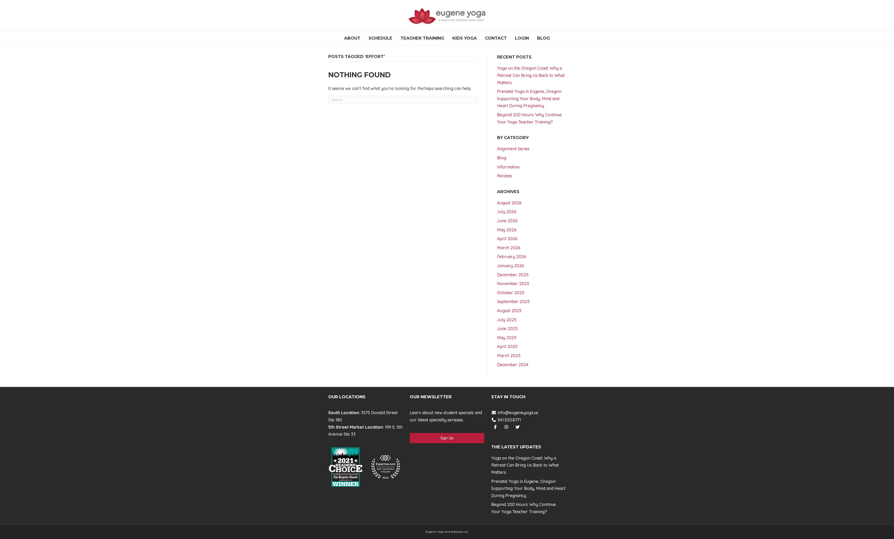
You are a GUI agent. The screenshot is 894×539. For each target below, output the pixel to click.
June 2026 (507, 220)
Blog (543, 38)
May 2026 (506, 229)
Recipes (504, 175)
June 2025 (507, 328)
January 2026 (510, 265)
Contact (496, 38)
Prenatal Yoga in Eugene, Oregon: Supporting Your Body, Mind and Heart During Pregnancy (529, 98)
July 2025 (506, 319)
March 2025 (508, 355)
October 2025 (510, 292)
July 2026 (506, 211)
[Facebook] (495, 427)
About (352, 38)
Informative (508, 167)
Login (522, 38)
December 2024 (512, 364)
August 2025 (509, 310)
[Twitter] (518, 427)
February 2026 (511, 256)
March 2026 (508, 247)
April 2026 (507, 238)
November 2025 (513, 283)
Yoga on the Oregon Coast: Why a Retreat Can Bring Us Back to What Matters (531, 75)
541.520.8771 (508, 420)
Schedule (380, 38)
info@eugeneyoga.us (518, 412)
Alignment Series (513, 148)
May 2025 (506, 337)
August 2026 (509, 202)
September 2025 (513, 301)
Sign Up (447, 438)
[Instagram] (506, 427)
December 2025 (512, 274)
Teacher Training (422, 38)
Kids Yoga (464, 38)
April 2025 (507, 346)
